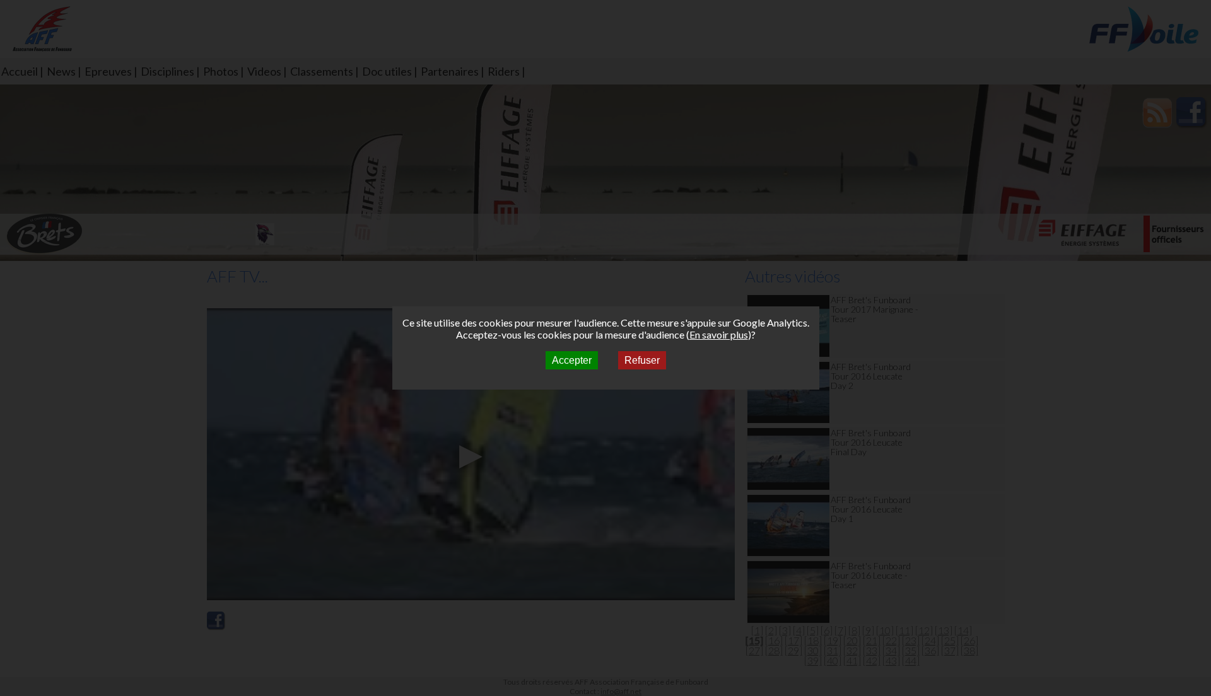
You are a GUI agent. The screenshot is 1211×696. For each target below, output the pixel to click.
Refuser (642, 360)
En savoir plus (718, 334)
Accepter (572, 360)
